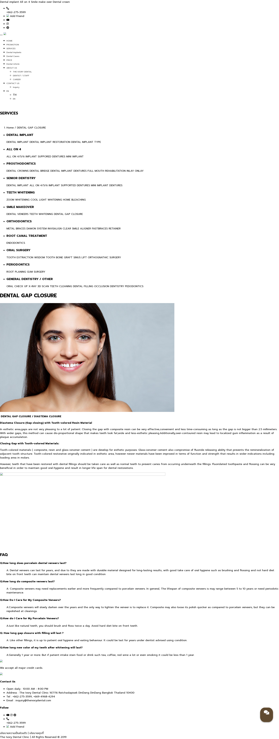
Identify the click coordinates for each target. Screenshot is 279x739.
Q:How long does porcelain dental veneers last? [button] (33, 563)
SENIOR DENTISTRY (21, 178)
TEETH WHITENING (20, 192)
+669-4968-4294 (44, 697)
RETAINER (115, 229)
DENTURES (80, 171)
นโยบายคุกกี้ (36, 733)
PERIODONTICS (18, 264)
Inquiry (16, 87)
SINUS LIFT (80, 257)
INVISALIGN (55, 229)
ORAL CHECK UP (17, 286)
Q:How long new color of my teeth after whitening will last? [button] (41, 648)
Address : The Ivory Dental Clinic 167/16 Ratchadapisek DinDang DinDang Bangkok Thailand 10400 (70, 693)
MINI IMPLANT (75, 156)
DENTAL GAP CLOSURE (68, 214)
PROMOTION (12, 44)
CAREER (17, 79)
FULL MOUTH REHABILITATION (107, 171)
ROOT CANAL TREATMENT (26, 236)
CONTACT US (12, 83)
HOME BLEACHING (74, 200)
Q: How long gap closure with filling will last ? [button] (31, 633)
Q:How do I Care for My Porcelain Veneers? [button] (29, 618)
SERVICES (11, 48)
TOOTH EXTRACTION (19, 257)
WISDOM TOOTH (44, 257)
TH (14, 95)
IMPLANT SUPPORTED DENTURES (69, 185)
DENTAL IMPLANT (19, 135)
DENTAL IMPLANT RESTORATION (50, 142)
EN (7, 91)
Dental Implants (13, 52)
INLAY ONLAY (135, 171)
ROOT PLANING (16, 272)
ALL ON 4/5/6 (15, 156)
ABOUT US (11, 67)
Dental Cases (12, 56)
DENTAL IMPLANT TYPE (86, 142)
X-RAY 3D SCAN (39, 286)
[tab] (139, 563)
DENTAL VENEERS (17, 214)
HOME (9, 40)
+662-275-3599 (22, 697)
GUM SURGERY (36, 272)
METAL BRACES (16, 229)
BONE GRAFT (64, 257)
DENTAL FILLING (83, 286)
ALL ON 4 (13, 149)
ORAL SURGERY (18, 250)
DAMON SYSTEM (36, 229)
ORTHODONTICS (19, 221)
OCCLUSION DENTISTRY (109, 286)
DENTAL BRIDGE (39, 171)
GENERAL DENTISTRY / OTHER (29, 279)
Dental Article (13, 64)
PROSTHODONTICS (21, 163)
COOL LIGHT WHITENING (46, 200)
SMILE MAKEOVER (20, 207)
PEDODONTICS (134, 286)
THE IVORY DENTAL (22, 71)
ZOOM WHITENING (18, 200)
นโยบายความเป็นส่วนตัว (14, 733)
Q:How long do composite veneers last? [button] (27, 581)
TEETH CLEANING (61, 286)
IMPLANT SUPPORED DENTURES (45, 156)
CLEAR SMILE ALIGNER (77, 229)
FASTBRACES (100, 229)
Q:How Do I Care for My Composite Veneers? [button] (30, 600)
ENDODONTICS (15, 243)
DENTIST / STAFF (21, 75)
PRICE (9, 60)
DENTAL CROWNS (17, 171)
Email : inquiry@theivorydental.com (28, 700)
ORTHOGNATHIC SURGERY (104, 257)
